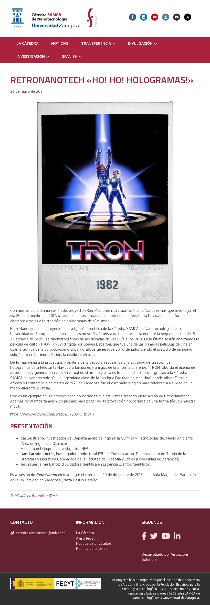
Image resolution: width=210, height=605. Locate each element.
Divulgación (140, 43)
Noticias (59, 43)
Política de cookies (91, 548)
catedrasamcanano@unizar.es (41, 533)
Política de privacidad (93, 543)
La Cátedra (27, 43)
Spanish (69, 56)
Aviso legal (85, 538)
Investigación (31, 56)
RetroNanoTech (44, 495)
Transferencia (96, 43)
